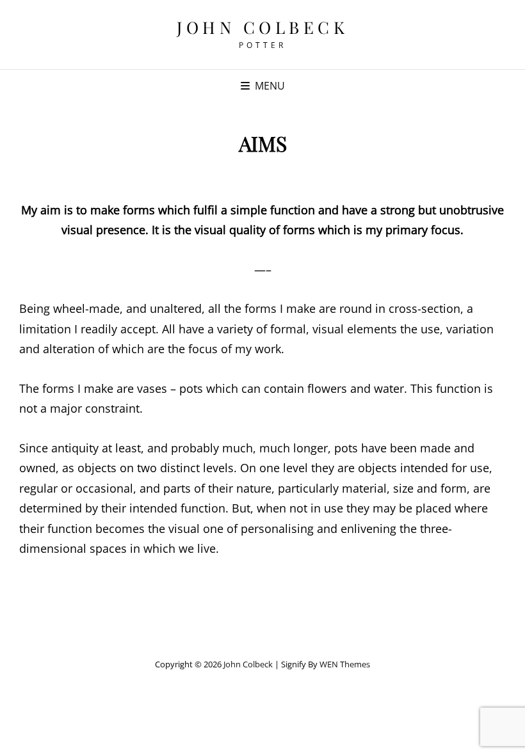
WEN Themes (344, 664)
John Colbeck (262, 27)
